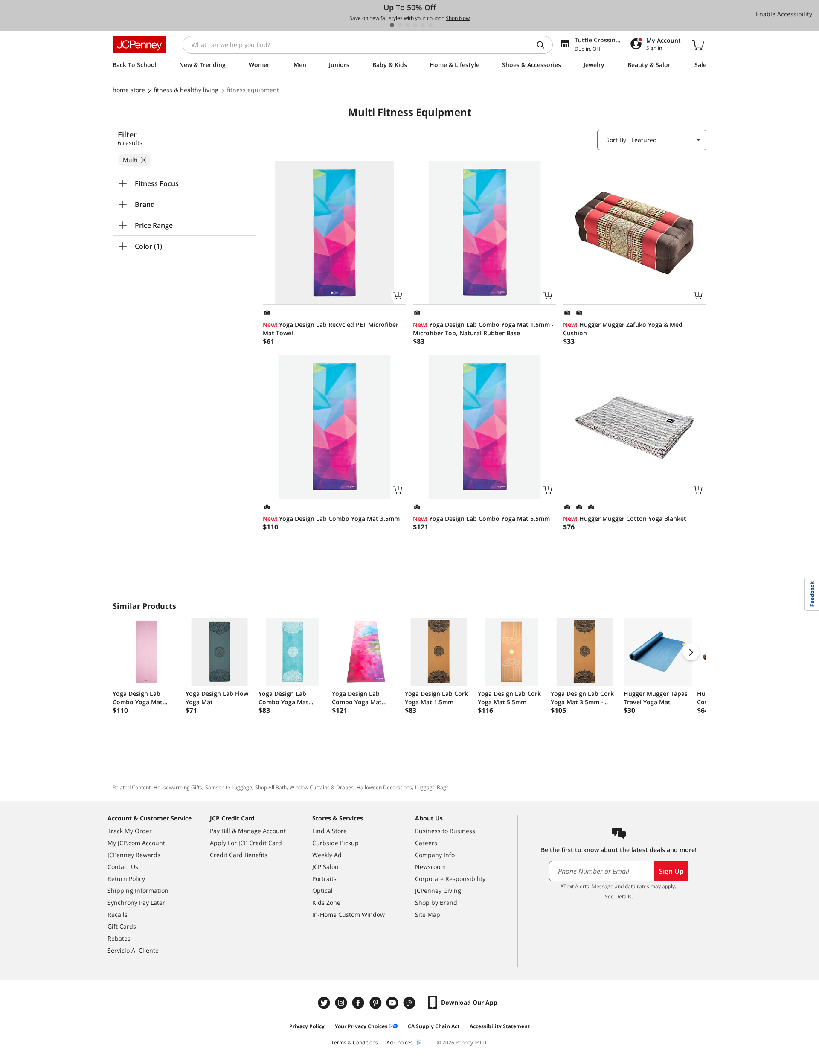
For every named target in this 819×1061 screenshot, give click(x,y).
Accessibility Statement (500, 1026)
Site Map (427, 914)
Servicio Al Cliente (133, 950)
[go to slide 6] (430, 25)
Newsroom (430, 867)
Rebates (119, 938)
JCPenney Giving (438, 891)
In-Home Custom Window (348, 914)
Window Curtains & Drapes (322, 787)
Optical (322, 891)
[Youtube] (393, 1002)
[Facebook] (359, 1002)
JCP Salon (325, 867)
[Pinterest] (376, 1002)
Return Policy (126, 879)
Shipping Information (137, 891)
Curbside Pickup (335, 843)
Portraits (324, 879)
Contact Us (122, 867)
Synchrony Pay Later (136, 902)
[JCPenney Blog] (410, 1002)
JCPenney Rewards (133, 855)
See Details (618, 896)
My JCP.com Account (136, 843)
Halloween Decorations (384, 787)
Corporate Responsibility (450, 879)
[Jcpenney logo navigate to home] (139, 44)
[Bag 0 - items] (697, 44)
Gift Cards (121, 926)
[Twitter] (325, 1002)
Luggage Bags (432, 787)
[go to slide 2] (400, 25)
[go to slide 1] (392, 25)
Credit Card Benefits (238, 855)
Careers (426, 843)
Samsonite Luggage (228, 787)
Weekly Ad (327, 855)
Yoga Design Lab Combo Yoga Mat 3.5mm (331, 519)
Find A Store (329, 831)
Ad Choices (399, 1042)
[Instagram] (342, 1002)
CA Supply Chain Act (433, 1026)
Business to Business (445, 831)
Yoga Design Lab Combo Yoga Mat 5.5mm (481, 519)
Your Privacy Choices (361, 1026)
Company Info (435, 855)
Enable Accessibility (784, 14)
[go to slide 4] (415, 25)
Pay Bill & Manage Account (248, 831)
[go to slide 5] (423, 25)
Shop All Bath (271, 787)
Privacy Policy (307, 1026)
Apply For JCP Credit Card (246, 843)
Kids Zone (326, 902)
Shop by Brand (436, 902)
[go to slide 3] (407, 25)
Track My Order (129, 831)
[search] (543, 44)
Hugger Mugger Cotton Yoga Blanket (624, 519)
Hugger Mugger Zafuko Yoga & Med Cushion (622, 328)
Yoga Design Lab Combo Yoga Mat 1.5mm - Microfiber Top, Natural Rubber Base (483, 328)
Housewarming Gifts (178, 787)
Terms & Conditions (354, 1042)
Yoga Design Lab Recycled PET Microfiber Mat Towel (330, 328)
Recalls (117, 914)
